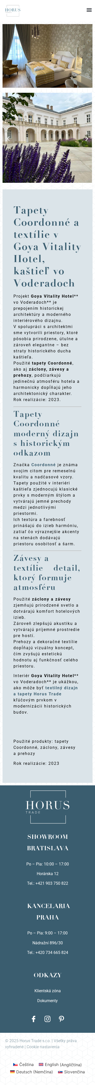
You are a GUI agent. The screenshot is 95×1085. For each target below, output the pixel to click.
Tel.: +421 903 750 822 (47, 883)
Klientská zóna (47, 990)
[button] (47, 5)
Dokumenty (47, 1000)
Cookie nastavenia (43, 1046)
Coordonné (43, 464)
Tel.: (31, 952)
